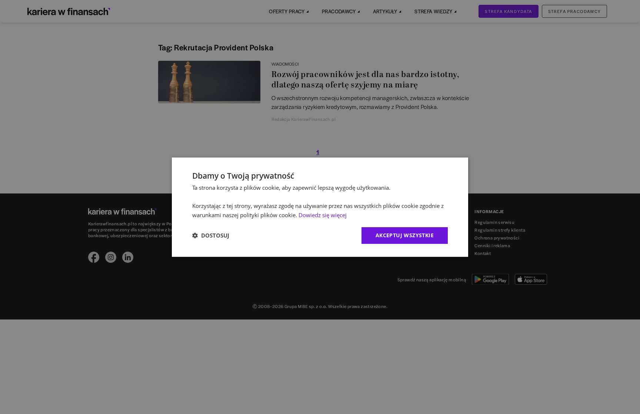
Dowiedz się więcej (323, 215)
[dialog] (320, 206)
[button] (210, 235)
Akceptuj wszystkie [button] (405, 235)
